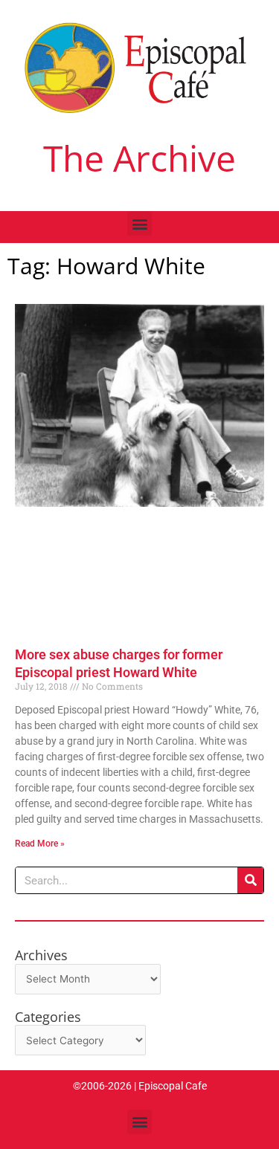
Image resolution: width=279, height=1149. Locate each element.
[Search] (250, 880)
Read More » (40, 843)
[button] (139, 223)
